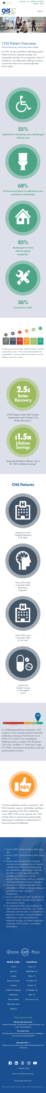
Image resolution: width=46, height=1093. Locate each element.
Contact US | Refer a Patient (31, 1)
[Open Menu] (40, 11)
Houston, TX (31, 985)
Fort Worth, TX (32, 981)
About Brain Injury (13, 1004)
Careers (13, 976)
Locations (13, 985)
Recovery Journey (13, 981)
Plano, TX (31, 995)
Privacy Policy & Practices (23, 1081)
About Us (13, 971)
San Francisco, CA (31, 999)
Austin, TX (31, 967)
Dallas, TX (31, 976)
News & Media (13, 999)
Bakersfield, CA (31, 971)
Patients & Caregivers (13, 990)
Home (13, 967)
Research (13, 1009)
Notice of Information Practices (23, 1074)
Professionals (13, 995)
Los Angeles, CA (32, 990)
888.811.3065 (38, 4)
